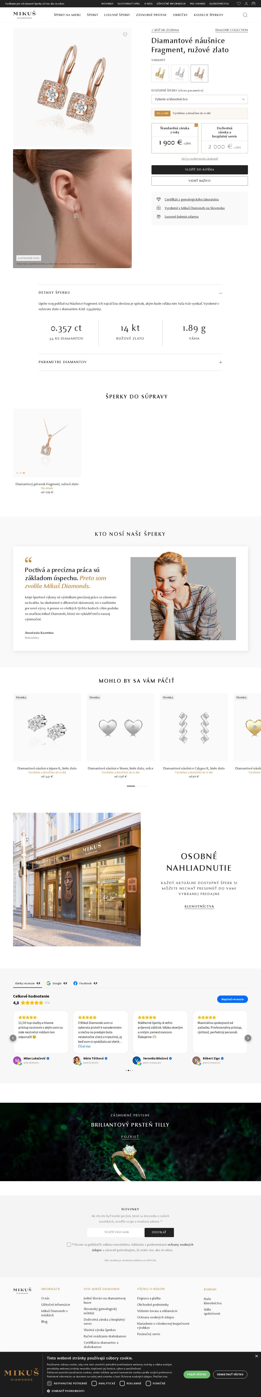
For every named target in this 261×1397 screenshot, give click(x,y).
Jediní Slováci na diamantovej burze (105, 1300)
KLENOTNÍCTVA (199, 907)
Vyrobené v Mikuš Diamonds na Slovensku (195, 208)
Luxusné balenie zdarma (182, 217)
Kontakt (210, 1289)
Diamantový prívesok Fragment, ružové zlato (47, 484)
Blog (44, 1321)
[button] (13, 1038)
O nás (148, 4)
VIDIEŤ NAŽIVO (200, 181)
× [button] (256, 1356)
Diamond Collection (232, 30)
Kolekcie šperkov (208, 15)
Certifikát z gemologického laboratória (192, 199)
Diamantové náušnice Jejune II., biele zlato (47, 768)
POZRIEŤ (130, 1137)
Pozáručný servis (148, 1334)
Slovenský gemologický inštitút (100, 1311)
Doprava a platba (149, 1298)
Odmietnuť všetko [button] (230, 1374)
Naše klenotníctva (213, 1301)
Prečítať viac (160, 1376)
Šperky (92, 15)
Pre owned (198, 4)
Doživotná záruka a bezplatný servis (104, 1322)
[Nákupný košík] (254, 3)
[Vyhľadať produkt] (245, 15)
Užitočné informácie (171, 4)
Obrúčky (180, 15)
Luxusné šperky (117, 15)
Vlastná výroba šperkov (100, 1330)
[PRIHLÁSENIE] (246, 3)
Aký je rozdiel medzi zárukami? (199, 159)
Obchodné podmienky (153, 1305)
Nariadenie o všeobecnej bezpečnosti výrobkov (163, 1326)
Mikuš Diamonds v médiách (54, 1313)
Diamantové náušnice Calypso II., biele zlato (194, 768)
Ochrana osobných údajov (155, 1317)
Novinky (108, 4)
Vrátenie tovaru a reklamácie (157, 1311)
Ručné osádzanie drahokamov (105, 1336)
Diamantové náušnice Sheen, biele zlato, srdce (120, 768)
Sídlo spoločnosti (212, 1312)
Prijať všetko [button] (196, 1374)
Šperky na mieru (67, 15)
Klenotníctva (219, 4)
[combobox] (200, 99)
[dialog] (130, 1374)
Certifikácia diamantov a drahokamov (101, 1345)
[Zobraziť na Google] (17, 1060)
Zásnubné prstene (151, 15)
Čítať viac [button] (84, 1046)
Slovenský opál (129, 4)
